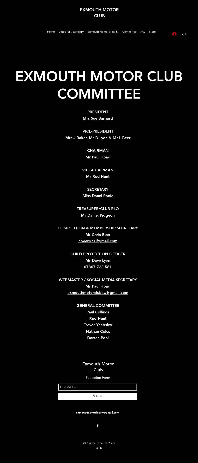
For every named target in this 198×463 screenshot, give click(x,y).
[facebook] (98, 426)
